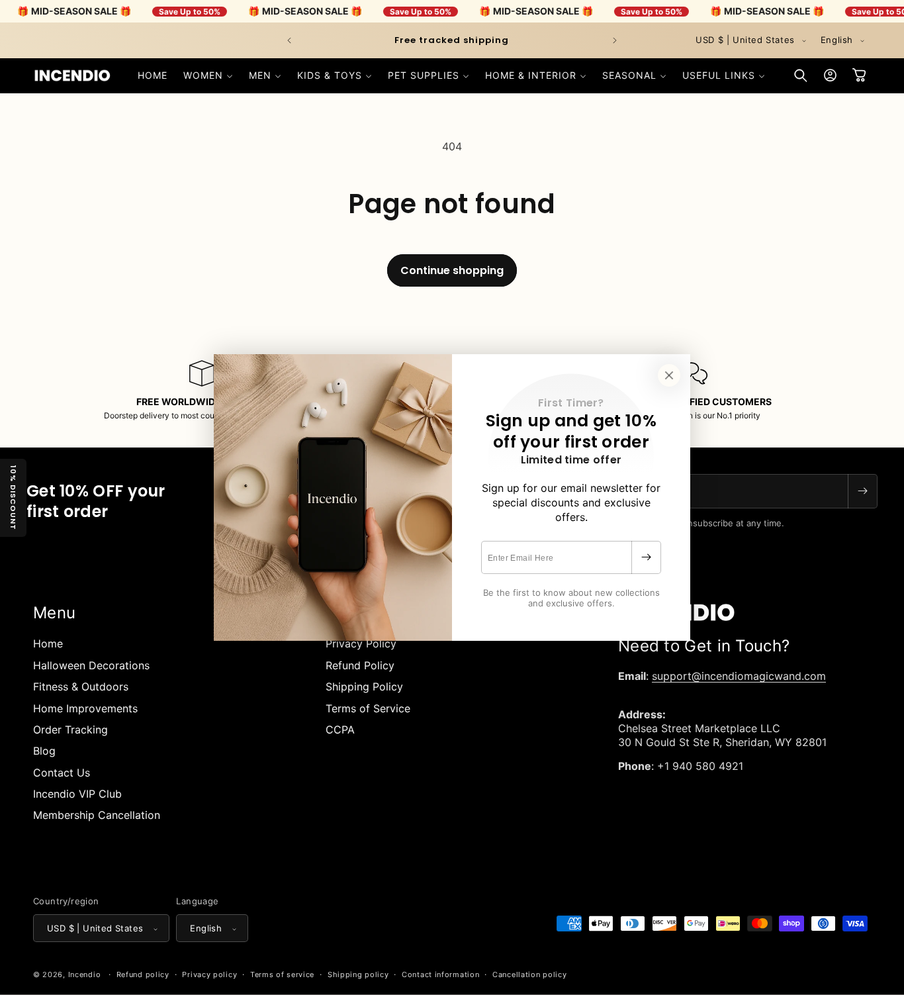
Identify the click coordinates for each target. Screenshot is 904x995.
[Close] (669, 375)
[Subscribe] (645, 557)
